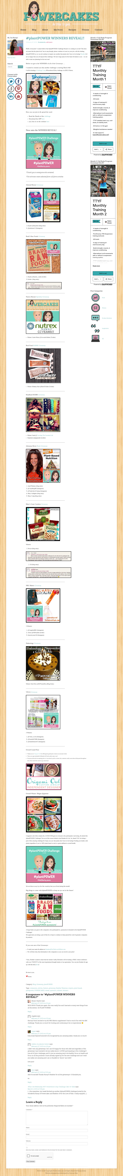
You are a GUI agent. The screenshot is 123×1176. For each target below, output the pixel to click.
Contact (99, 30)
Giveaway (41, 236)
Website (28, 1141)
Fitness (85, 30)
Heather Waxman (62, 988)
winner (59, 990)
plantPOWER (48, 984)
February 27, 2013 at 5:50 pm (41, 1072)
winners (65, 990)
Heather (83, 54)
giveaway (52, 988)
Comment (29, 1109)
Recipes (72, 30)
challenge (47, 116)
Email (27, 1134)
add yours (49, 42)
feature (45, 988)
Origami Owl (37, 753)
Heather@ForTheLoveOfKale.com (55, 949)
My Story (58, 30)
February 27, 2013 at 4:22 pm (41, 1046)
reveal (47, 990)
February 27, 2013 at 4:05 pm (41, 1033)
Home (23, 30)
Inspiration (105, 328)
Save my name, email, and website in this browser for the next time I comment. (49, 1150)
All (103, 338)
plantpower (30, 990)
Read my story (11, 57)
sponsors (53, 990)
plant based (78, 988)
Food (103, 297)
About (45, 30)
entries (40, 988)
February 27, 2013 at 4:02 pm (41, 1018)
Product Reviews (107, 318)
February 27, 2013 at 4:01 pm (41, 1003)
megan (33, 1031)
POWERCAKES (39, 990)
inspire (70, 988)
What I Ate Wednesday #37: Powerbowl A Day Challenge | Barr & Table (51, 1087)
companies (33, 988)
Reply (30, 1011)
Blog (34, 30)
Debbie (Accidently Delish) (40, 1044)
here (43, 119)
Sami (33, 1070)
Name (27, 1127)
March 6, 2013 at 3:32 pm (36, 1089)
